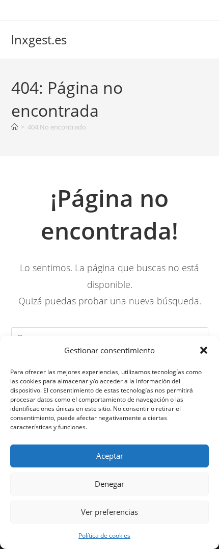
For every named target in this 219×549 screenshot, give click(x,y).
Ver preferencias (109, 512)
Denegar (109, 484)
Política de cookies (104, 535)
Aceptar (109, 456)
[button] (204, 350)
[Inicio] (14, 127)
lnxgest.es (39, 39)
